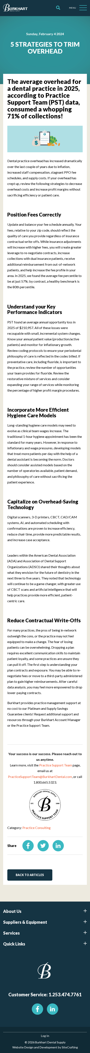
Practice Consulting (36, 828)
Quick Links (14, 944)
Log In (45, 1036)
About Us (12, 911)
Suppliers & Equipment (25, 922)
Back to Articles (30, 875)
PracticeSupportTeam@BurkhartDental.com (40, 777)
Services (11, 933)
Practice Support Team (55, 765)
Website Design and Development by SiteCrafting (45, 1047)
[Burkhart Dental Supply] (15, 8)
